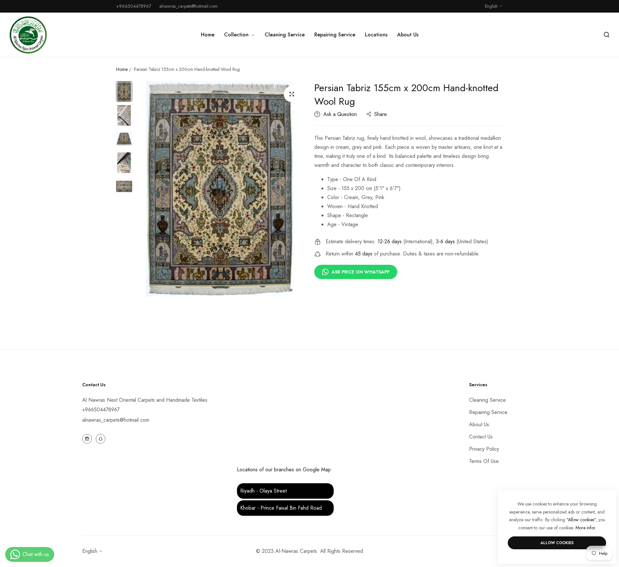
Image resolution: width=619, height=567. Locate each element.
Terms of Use (484, 461)
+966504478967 (101, 409)
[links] (88, 438)
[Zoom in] (292, 94)
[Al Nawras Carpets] (28, 34)
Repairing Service (488, 412)
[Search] (606, 34)
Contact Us (481, 436)
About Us (479, 424)
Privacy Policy (484, 449)
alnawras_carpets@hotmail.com (115, 420)
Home (122, 69)
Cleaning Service (487, 400)
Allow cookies (557, 543)
